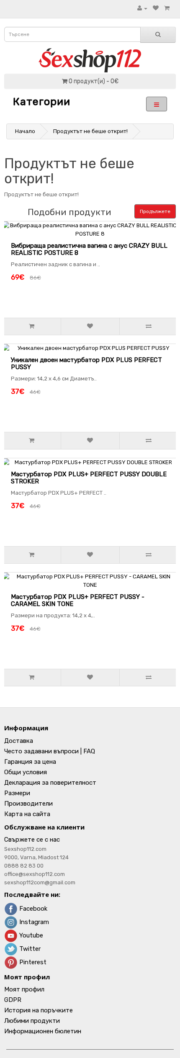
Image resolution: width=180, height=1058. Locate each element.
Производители (28, 803)
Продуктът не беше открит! (90, 131)
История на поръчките (38, 1010)
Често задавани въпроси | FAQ (49, 751)
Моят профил (24, 989)
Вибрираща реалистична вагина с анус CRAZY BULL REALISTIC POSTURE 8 (89, 249)
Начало (25, 131)
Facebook (32, 908)
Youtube (30, 935)
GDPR (12, 1000)
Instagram (33, 922)
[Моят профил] (142, 8)
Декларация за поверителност (50, 782)
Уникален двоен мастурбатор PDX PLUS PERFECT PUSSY (86, 363)
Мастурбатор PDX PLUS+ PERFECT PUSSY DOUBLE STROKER (89, 477)
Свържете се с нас (32, 839)
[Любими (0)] (156, 8)
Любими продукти (32, 1021)
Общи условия (25, 772)
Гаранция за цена (30, 761)
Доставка (18, 741)
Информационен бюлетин (42, 1031)
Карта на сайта (27, 814)
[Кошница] (167, 8)
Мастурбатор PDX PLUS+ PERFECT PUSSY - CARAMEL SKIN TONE (77, 600)
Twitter (29, 949)
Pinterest (32, 962)
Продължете (155, 211)
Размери (17, 793)
